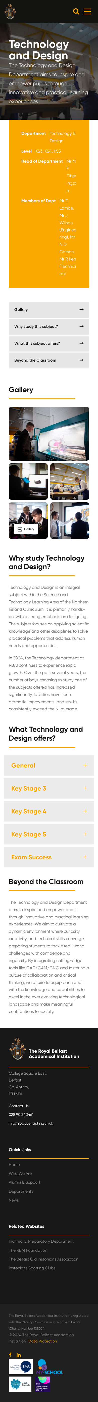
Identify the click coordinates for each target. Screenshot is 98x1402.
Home (14, 1164)
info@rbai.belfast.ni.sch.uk (31, 1123)
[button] (76, 11)
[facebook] (10, 1355)
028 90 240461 (21, 1114)
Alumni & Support (24, 1182)
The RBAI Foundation (28, 1250)
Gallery (21, 309)
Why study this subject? (36, 326)
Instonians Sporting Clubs (32, 1268)
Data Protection (42, 1341)
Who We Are (20, 1173)
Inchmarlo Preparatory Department (41, 1241)
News (14, 1200)
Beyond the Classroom (35, 360)
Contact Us (19, 1106)
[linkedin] (19, 1355)
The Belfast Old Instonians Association (43, 1259)
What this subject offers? (37, 343)
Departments (21, 1191)
